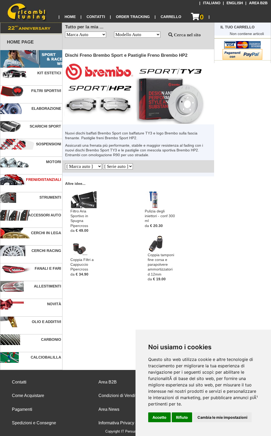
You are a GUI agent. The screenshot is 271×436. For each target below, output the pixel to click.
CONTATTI (96, 17)
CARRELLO (171, 17)
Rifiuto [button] (182, 417)
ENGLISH (235, 3)
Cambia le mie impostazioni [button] (222, 417)
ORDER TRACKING (133, 17)
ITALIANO (211, 3)
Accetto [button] (159, 417)
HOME (70, 17)
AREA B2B (258, 3)
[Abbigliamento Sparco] (31, 59)
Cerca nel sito (187, 34)
